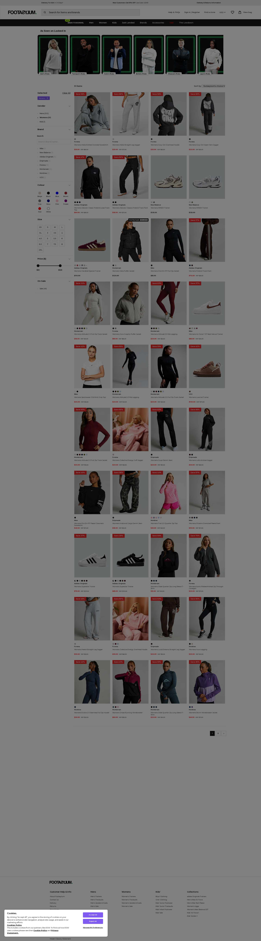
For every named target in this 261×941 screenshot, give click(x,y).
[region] (56, 923)
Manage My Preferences (93, 928)
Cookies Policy (14, 925)
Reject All (93, 921)
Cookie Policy (40, 930)
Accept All (93, 915)
